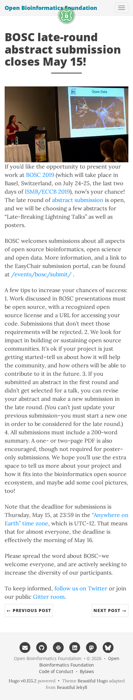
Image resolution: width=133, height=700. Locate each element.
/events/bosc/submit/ (41, 274)
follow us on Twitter (80, 588)
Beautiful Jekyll (72, 687)
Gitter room (49, 596)
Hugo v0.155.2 (22, 681)
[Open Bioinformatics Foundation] (66, 15)
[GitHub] (42, 647)
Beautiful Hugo (93, 681)
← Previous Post (28, 610)
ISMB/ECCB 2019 (47, 191)
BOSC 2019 (40, 174)
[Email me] (25, 647)
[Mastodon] (91, 647)
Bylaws (87, 671)
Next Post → (110, 610)
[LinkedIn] (75, 647)
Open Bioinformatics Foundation (51, 7)
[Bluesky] (108, 647)
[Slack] (58, 647)
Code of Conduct (56, 671)
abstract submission (77, 199)
